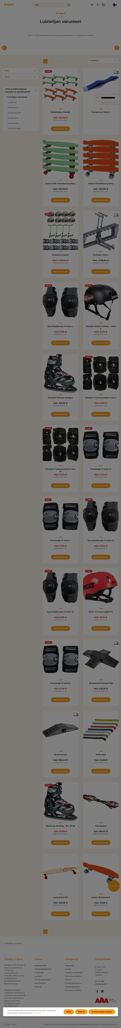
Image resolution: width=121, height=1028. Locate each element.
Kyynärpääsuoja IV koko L (60, 326)
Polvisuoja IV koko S (60, 683)
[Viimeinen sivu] (61, 61)
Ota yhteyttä (40, 983)
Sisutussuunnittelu (73, 990)
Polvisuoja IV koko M (100, 469)
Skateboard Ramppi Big (101, 683)
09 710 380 (99, 981)
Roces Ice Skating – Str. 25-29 (60, 826)
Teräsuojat (101, 754)
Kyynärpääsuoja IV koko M (101, 540)
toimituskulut (70, 1024)
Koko (7, 70)
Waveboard (101, 826)
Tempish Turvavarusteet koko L (101, 398)
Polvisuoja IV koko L (60, 540)
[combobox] (49, 4)
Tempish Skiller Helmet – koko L (101, 327)
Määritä (81, 1012)
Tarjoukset (69, 965)
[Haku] (68, 4)
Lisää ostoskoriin (60, 129)
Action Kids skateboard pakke (60, 183)
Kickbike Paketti (60, 255)
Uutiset (68, 969)
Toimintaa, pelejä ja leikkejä (73, 978)
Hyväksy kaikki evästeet (101, 1012)
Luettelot (39, 976)
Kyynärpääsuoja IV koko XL (60, 612)
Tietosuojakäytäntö (43, 969)
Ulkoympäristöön (72, 987)
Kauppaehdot (41, 965)
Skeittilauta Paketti (60, 112)
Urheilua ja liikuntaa (73, 972)
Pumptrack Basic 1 (101, 112)
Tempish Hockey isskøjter (60, 398)
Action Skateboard (101, 897)
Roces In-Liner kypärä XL (101, 612)
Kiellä (68, 1012)
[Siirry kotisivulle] (9, 4)
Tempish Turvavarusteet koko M (60, 470)
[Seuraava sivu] (56, 61)
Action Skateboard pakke (100, 183)
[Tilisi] (97, 4)
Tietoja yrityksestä (42, 980)
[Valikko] (92, 4)
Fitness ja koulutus (73, 983)
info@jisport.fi (101, 984)
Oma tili (38, 987)
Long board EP (60, 897)
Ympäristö (39, 972)
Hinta (7, 77)
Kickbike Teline (100, 255)
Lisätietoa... (37, 1013)
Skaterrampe (60, 754)
